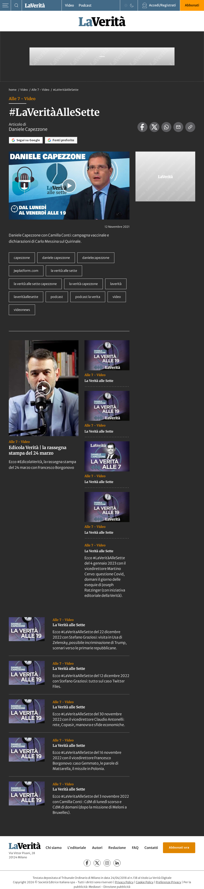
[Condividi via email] (178, 127)
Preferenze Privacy (168, 882)
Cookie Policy (144, 882)
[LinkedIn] (117, 862)
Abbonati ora (179, 847)
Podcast (85, 5)
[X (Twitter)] (97, 862)
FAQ (135, 848)
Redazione (117, 848)
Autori (97, 848)
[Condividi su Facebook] (142, 127)
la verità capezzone (83, 284)
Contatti (151, 848)
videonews (22, 310)
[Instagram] (107, 862)
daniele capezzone (56, 258)
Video (69, 5)
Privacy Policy (124, 882)
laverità (116, 284)
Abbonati (192, 5)
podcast (57, 297)
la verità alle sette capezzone (35, 284)
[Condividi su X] (154, 127)
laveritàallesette (26, 297)
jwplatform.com (26, 271)
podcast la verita (87, 297)
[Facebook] (87, 862)
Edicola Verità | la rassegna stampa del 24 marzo (37, 450)
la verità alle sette (64, 271)
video (117, 297)
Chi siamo (54, 848)
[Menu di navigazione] (5, 5)
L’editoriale (77, 848)
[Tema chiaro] (125, 5)
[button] (69, 186)
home (13, 90)
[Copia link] (190, 127)
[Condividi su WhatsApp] (166, 127)
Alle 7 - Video (40, 90)
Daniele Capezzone (28, 129)
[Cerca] (16, 5)
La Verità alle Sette (98, 381)
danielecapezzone (95, 258)
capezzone (22, 258)
